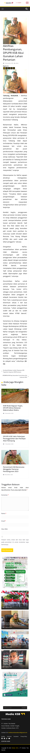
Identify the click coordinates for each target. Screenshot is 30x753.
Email (3, 521)
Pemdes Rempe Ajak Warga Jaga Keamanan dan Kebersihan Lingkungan (13, 662)
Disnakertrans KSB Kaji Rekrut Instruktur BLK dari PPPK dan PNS (13, 624)
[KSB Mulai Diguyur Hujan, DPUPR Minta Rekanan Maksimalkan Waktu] (15, 389)
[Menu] (2, 9)
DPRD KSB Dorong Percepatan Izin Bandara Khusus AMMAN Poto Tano (14, 643)
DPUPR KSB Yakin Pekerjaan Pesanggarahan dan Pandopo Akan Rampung (14, 438)
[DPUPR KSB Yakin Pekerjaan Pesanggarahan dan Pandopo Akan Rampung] (15, 420)
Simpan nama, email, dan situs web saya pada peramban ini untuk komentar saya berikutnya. (15, 542)
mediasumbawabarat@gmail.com (17, 732)
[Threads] (14, 68)
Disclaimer (16, 736)
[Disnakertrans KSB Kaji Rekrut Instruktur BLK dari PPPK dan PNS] (15, 620)
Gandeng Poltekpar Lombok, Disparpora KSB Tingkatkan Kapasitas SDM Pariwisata (13, 371)
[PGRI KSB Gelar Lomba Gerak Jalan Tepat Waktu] (15, 600)
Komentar (5, 495)
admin (16, 63)
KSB (25, 104)
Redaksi (3, 736)
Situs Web (4, 529)
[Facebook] (4, 68)
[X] (7, 68)
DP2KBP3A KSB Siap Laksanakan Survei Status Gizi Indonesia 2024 (15, 376)
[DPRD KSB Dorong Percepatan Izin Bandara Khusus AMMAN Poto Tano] (15, 639)
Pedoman (9, 736)
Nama (3, 513)
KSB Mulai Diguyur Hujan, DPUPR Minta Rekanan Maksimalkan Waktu (13, 408)
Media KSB (15, 748)
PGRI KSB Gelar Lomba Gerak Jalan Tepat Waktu (14, 604)
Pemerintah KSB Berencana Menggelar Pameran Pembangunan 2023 (13, 469)
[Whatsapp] (9, 68)
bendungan (23, 356)
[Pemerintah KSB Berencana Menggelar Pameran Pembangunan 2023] (15, 451)
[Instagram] (11, 68)
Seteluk (20, 297)
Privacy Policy (24, 736)
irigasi (13, 356)
